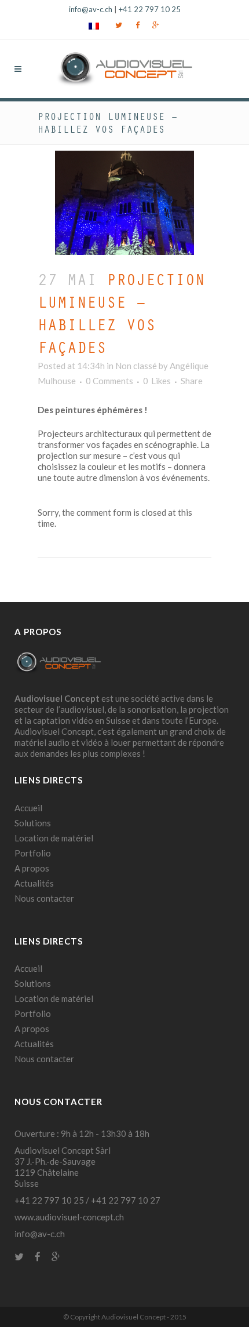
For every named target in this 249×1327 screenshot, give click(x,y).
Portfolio (32, 853)
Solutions (32, 823)
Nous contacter (44, 898)
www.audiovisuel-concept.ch (69, 1217)
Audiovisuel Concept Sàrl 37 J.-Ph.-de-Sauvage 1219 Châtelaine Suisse (62, 1167)
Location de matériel (53, 838)
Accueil (28, 808)
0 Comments (109, 381)
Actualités (34, 883)
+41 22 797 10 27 (125, 1200)
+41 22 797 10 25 (150, 9)
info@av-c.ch (90, 9)
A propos (31, 868)
